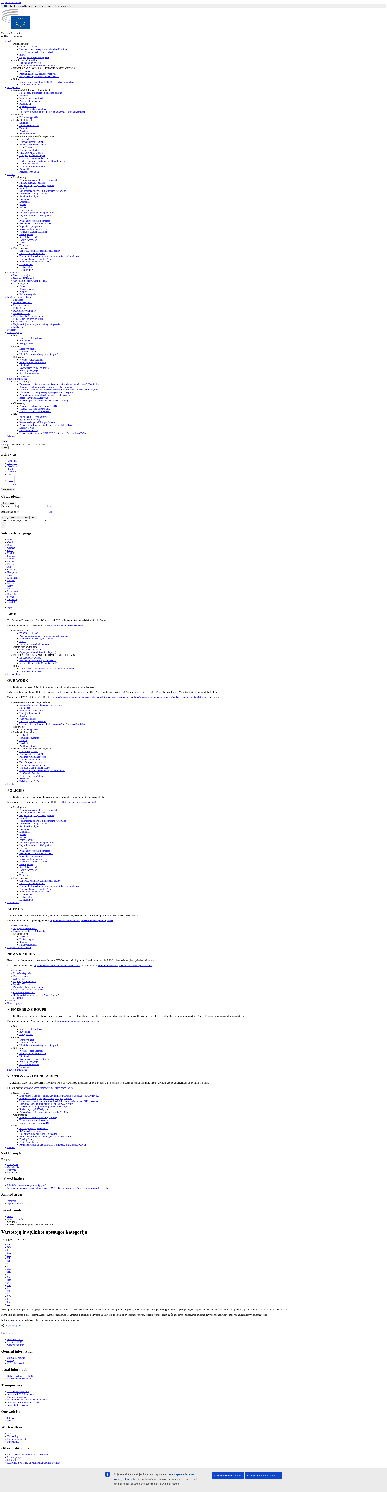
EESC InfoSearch (15, 1363)
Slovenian (12, 599)
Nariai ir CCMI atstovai (30, 338)
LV (8, 1277)
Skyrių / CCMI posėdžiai (25, 278)
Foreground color (9, 506)
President (11, 329)
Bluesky (12, 471)
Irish (9, 567)
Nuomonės (24, 95)
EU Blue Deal (26, 264)
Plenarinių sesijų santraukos (32, 109)
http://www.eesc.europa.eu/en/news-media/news (57, 965)
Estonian (11, 558)
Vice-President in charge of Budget (36, 52)
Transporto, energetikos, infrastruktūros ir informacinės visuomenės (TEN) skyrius (58, 389)
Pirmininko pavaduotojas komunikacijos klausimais (43, 49)
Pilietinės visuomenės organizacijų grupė (38, 354)
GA (9, 1269)
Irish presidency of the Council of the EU (39, 76)
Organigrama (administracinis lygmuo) (37, 65)
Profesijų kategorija (28, 370)
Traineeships (13, 1436)
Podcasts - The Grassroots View (28, 316)
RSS (9, 1420)
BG (9, 1247)
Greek (10, 550)
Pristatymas (12, 1164)
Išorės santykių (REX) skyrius (33, 398)
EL (8, 1266)
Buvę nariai (24, 340)
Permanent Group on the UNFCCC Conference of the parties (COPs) (52, 433)
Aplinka (23, 207)
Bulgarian (12, 539)
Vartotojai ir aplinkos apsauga (33, 362)
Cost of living (25, 267)
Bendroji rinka (26, 234)
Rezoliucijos (25, 103)
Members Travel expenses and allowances (27, 1399)
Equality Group (26, 427)
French (10, 564)
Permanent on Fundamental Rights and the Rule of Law (46, 425)
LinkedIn (12, 460)
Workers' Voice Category (31, 359)
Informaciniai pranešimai (31, 98)
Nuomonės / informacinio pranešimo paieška (40, 93)
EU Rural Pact (26, 270)
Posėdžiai (11, 1170)
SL (8, 1301)
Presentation (31, 147)
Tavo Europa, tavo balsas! (31, 152)
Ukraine (11, 436)
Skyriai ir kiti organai (17, 378)
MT (9, 1282)
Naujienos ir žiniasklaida (19, 297)
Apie (9, 41)
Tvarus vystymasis (28, 240)
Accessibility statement (18, 1405)
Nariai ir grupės (14, 332)
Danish (10, 545)
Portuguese (12, 591)
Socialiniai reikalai (28, 237)
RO (9, 1296)
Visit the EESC (14, 1342)
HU (9, 1280)
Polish (10, 588)
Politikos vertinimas (28, 133)
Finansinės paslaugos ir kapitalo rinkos (37, 212)
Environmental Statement (19, 1378)
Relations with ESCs (29, 172)
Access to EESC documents (20, 1394)
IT (8, 1274)
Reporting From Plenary (24, 310)
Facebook (12, 466)
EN (9, 1255)
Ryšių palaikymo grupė (30, 419)
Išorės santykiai (26, 210)
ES (8, 1244)
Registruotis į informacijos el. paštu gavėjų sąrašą (36, 324)
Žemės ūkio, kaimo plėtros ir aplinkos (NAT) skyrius (44, 395)
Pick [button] (49, 506)
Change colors (8, 503)
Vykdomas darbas (27, 106)
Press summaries (21, 305)
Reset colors (22, 517)
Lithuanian (12, 577)
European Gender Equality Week (35, 259)
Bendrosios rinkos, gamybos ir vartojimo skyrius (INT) (84, 1188)
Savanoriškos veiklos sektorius (34, 368)
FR (8, 1263)
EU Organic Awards (29, 163)
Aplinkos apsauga (15, 1203)
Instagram (12, 463)
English (11, 553)
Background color (9, 511)
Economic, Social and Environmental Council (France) (33, 1462)
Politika (11, 174)
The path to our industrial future (34, 158)
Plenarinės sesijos (21, 275)
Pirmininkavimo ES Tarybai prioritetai (37, 73)
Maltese (11, 583)
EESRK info (19, 308)
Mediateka (18, 327)
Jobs (9, 1433)
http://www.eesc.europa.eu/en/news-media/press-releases (125, 965)
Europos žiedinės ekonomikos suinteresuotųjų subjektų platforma (50, 256)
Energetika (24, 201)
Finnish (10, 561)
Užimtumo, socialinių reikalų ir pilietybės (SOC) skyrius (46, 392)
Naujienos (18, 299)
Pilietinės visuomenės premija (33, 144)
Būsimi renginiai (27, 289)
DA (9, 1252)
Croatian (11, 569)
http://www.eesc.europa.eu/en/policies (81, 802)
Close (33, 517)
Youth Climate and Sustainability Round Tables (42, 161)
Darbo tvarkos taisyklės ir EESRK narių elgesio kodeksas (46, 82)
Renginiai (24, 291)
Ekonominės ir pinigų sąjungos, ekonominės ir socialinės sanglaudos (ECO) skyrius (59, 384)
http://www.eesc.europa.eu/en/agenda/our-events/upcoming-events (81, 920)
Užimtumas (24, 199)
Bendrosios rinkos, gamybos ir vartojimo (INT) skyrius (45, 387)
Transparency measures (18, 1391)
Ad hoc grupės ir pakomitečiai (33, 417)
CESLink (11, 1460)
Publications (13, 1172)
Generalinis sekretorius (30, 63)
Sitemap (11, 1418)
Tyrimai (23, 128)
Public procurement (16, 1439)
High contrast (8, 490)
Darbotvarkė (13, 272)
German (11, 547)
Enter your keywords (11, 444)
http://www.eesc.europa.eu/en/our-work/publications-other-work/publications (170, 697)
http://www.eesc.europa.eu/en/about (66, 625)
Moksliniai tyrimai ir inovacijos (34, 229)
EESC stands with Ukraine (32, 166)
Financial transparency (18, 1397)
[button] (12, 1325)
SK (8, 1299)
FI (8, 1293)
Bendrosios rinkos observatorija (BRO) (38, 406)
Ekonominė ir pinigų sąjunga (33, 193)
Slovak (10, 596)
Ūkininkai (24, 365)
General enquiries (15, 1345)
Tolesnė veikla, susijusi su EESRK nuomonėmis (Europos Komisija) (52, 112)
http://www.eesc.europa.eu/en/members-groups (76, 1021)
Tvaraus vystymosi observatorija (34, 408)
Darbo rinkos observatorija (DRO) (35, 411)
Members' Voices (21, 313)
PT (8, 1291)
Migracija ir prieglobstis (30, 226)
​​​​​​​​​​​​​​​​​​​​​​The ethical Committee (30, 84)
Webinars (23, 286)
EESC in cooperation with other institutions (28, 1454)
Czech (10, 542)
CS (8, 1250)
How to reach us (15, 1339)
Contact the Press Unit (24, 321)
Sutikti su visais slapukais (228, 1475)
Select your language (11, 520)
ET (8, 1261)
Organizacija (13, 1167)
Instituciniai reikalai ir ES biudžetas (36, 223)
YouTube (11, 484)
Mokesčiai (24, 242)
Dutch (10, 586)
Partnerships (25, 169)
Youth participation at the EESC (34, 261)
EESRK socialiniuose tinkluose (28, 319)
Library (10, 1360)
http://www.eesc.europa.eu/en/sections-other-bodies (48, 1088)
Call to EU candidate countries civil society (39, 250)
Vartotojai (24, 188)
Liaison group (14, 1457)
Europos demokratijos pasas (32, 150)
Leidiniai (23, 122)
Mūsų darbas (13, 87)
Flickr (10, 474)
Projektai (23, 131)
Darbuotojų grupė (27, 351)
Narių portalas (26, 343)
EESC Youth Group (28, 430)
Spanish (11, 556)
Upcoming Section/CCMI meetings (30, 280)
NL (9, 1285)
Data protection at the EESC (20, 1376)
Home (10, 1216)
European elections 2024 (31, 142)
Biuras (22, 54)
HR (9, 1272)
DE (9, 1258)
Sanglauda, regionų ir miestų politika (36, 185)
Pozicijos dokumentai (29, 101)
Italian (10, 575)
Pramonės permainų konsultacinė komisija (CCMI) (43, 400)
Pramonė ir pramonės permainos (34, 221)
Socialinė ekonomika (29, 373)
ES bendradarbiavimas (30, 71)
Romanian (12, 594)
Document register (16, 1357)
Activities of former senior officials (23, 1402)
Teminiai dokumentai (29, 125)
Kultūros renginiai (28, 294)
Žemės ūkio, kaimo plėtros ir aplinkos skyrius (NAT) (32, 1188)
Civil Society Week (28, 139)
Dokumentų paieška (28, 117)
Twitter (11, 469)
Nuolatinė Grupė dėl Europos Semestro (38, 422)
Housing (23, 218)
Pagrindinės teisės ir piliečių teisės (35, 215)
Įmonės (22, 204)
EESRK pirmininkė (28, 46)
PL (8, 1288)
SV (8, 1304)
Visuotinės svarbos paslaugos (33, 231)
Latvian (11, 580)
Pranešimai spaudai (22, 302)
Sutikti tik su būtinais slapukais (263, 1475)
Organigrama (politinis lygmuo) (34, 57)
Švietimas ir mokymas (29, 196)
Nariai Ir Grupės (15, 1219)
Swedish (11, 602)
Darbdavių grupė (27, 349)
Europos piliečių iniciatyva (32, 155)
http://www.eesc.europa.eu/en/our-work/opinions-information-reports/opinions (92, 697)
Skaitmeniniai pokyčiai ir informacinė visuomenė (42, 191)
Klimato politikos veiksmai (32, 182)
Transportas (24, 245)
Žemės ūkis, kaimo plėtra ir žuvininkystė (38, 180)
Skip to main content (11, 2)
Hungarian (12, 572)
